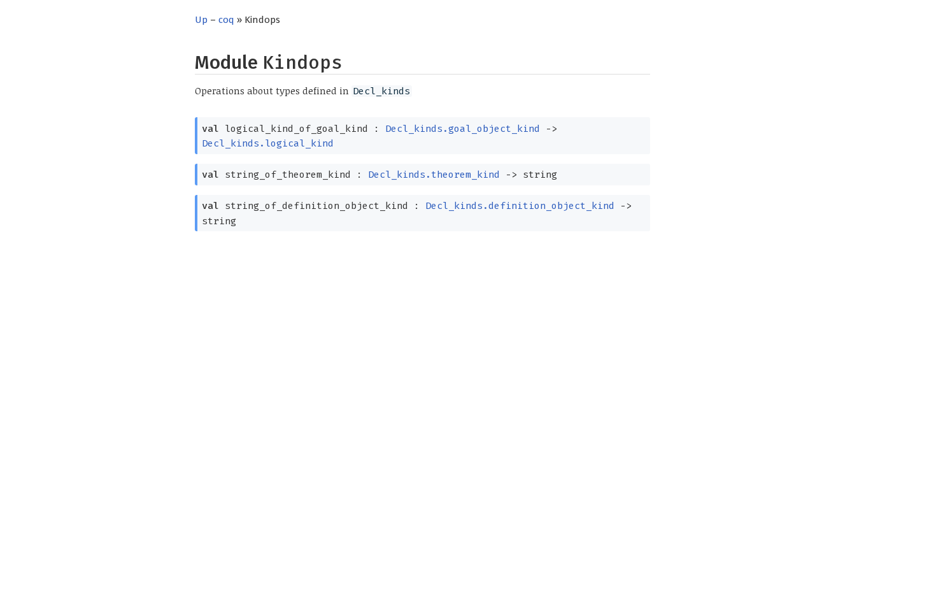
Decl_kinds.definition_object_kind (519, 205)
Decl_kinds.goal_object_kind (462, 128)
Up (201, 19)
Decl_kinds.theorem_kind (434, 174)
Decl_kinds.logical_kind (268, 143)
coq (226, 19)
